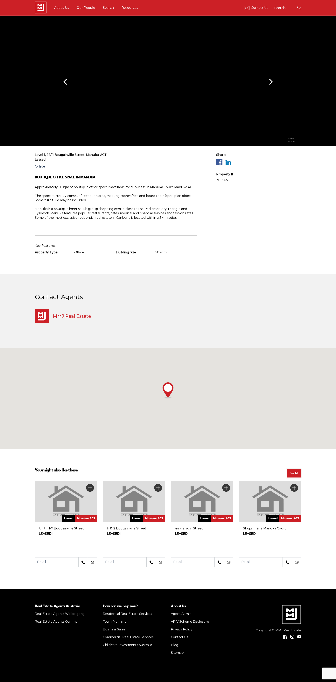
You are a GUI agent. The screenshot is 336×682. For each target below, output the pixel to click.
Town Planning (115, 621)
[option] (228, 81)
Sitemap (177, 653)
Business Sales (114, 629)
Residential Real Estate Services (127, 614)
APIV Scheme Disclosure (190, 621)
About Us (61, 8)
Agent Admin (181, 614)
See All (294, 473)
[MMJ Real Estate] (40, 7)
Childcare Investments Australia (127, 645)
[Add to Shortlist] (291, 130)
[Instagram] (292, 637)
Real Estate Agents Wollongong (60, 614)
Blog (174, 645)
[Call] (83, 562)
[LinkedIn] (228, 162)
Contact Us (259, 8)
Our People (86, 8)
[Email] (92, 562)
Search (108, 8)
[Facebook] (219, 162)
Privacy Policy (181, 629)
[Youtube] (299, 637)
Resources (130, 8)
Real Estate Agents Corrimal (56, 621)
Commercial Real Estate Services (128, 637)
